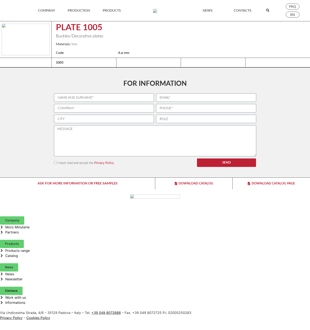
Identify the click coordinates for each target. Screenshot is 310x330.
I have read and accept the (86, 163)
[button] (12, 220)
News (208, 10)
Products (112, 10)
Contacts (242, 10)
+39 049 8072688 (106, 313)
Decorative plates (87, 36)
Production (79, 10)
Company (46, 10)
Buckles (63, 36)
